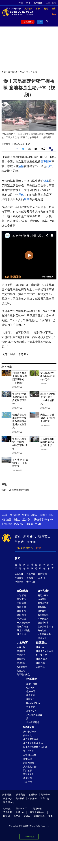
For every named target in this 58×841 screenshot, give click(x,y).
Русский (18, 524)
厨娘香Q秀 (31, 711)
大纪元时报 (36, 808)
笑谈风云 (21, 651)
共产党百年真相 (30, 739)
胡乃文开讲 (41, 655)
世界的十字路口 (45, 626)
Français (7, 524)
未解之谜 (21, 647)
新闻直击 (21, 611)
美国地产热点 (23, 674)
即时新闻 (42, 574)
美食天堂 (30, 695)
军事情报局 (43, 618)
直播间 (31, 542)
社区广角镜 (22, 626)
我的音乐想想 (32, 722)
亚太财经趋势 (23, 630)
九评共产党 (28, 751)
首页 (4, 72)
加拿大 (25, 515)
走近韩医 (40, 667)
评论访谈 (43, 590)
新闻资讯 (12, 72)
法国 (8, 519)
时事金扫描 (43, 603)
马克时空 (42, 630)
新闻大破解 (43, 615)
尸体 (21, 194)
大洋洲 (43, 515)
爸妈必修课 (22, 667)
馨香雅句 (21, 659)
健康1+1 (40, 647)
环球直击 (21, 599)
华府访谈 (21, 618)
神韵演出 (19, 581)
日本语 (29, 524)
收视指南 (33, 794)
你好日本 (30, 687)
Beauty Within (33, 703)
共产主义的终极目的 (33, 743)
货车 (43, 161)
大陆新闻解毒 (44, 634)
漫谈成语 (21, 663)
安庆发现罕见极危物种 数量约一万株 (47, 376)
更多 (50, 816)
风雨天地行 (28, 763)
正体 (48, 3)
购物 (38, 547)
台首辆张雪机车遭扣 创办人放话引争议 (47, 442)
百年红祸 (27, 759)
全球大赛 (30, 581)
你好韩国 (30, 691)
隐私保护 (45, 794)
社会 (28, 72)
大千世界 (30, 707)
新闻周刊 (21, 615)
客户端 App (8, 802)
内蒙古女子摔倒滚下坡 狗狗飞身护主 (47, 417)
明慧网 (6, 816)
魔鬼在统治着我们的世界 (35, 747)
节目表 (19, 542)
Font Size (43, 148)
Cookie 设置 (29, 836)
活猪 (21, 166)
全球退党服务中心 (36, 812)
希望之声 (20, 812)
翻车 (49, 161)
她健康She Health (44, 651)
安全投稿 (20, 798)
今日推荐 (19, 577)
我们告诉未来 (29, 731)
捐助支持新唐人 (24, 547)
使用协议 (7, 798)
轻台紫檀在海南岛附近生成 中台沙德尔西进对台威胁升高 (19, 421)
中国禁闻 (21, 603)
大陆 (21, 72)
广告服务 (32, 798)
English (48, 519)
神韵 (21, 3)
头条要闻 (19, 574)
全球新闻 (21, 595)
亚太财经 (21, 634)
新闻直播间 (28, 22)
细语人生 (42, 638)
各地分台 (38, 3)
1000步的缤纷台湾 (34, 716)
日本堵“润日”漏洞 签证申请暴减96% (20, 462)
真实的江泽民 (29, 755)
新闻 (17, 558)
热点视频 (30, 574)
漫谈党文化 (28, 774)
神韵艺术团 (21, 808)
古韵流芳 (21, 655)
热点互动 (42, 599)
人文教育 (22, 642)
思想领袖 (42, 611)
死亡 (49, 166)
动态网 (16, 816)
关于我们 (20, 794)
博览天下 (30, 577)
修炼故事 (27, 778)
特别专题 (28, 727)
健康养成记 (41, 659)
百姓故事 (27, 770)
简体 (54, 3)
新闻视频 (22, 590)
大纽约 (16, 515)
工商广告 (27, 782)
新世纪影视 (39, 816)
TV (40, 22)
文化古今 (21, 670)
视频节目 (44, 536)
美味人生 (30, 699)
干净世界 (7, 812)
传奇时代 (27, 735)
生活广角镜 (31, 683)
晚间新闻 (21, 607)
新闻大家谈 (43, 595)
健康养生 (41, 642)
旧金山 (16, 519)
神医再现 (40, 663)
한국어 (39, 524)
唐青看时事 (43, 622)
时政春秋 (42, 607)
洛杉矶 (34, 515)
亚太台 (26, 519)
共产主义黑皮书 (30, 766)
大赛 (28, 3)
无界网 (27, 816)
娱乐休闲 (31, 678)
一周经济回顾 (23, 622)
